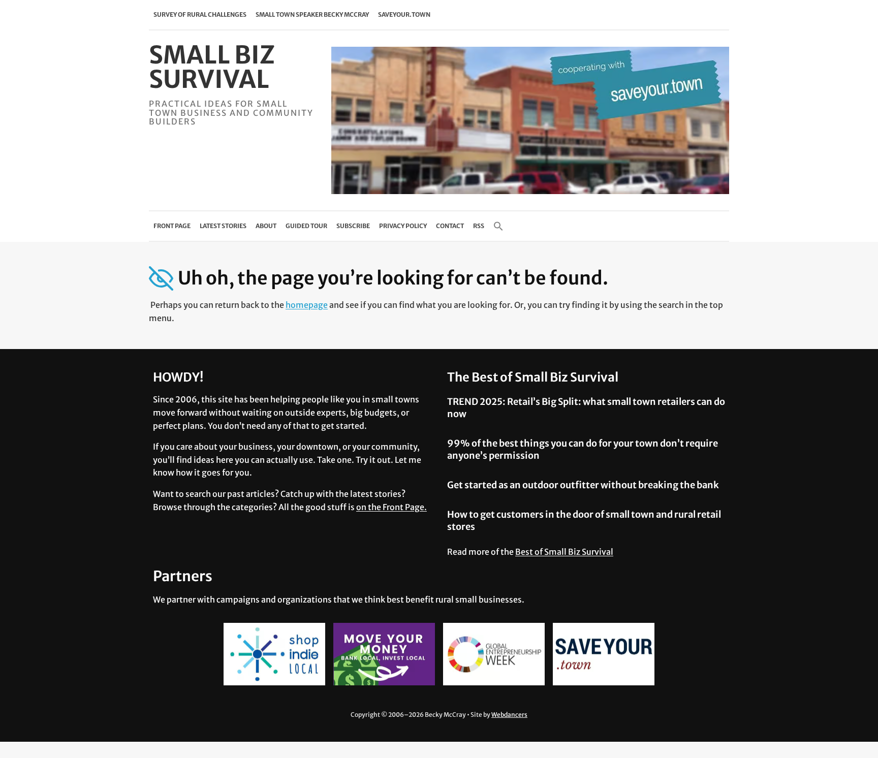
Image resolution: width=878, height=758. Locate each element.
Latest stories (223, 226)
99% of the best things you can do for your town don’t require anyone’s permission (582, 449)
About (266, 226)
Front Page (172, 226)
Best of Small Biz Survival (564, 552)
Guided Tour (306, 226)
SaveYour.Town (404, 14)
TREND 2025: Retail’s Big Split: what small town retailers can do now (586, 407)
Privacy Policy (403, 226)
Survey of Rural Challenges (199, 14)
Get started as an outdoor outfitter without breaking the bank (583, 485)
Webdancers (509, 714)
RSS (478, 226)
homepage (307, 305)
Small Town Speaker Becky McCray (312, 14)
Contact (450, 226)
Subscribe (353, 226)
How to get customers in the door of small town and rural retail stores (584, 520)
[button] (498, 226)
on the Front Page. (391, 507)
